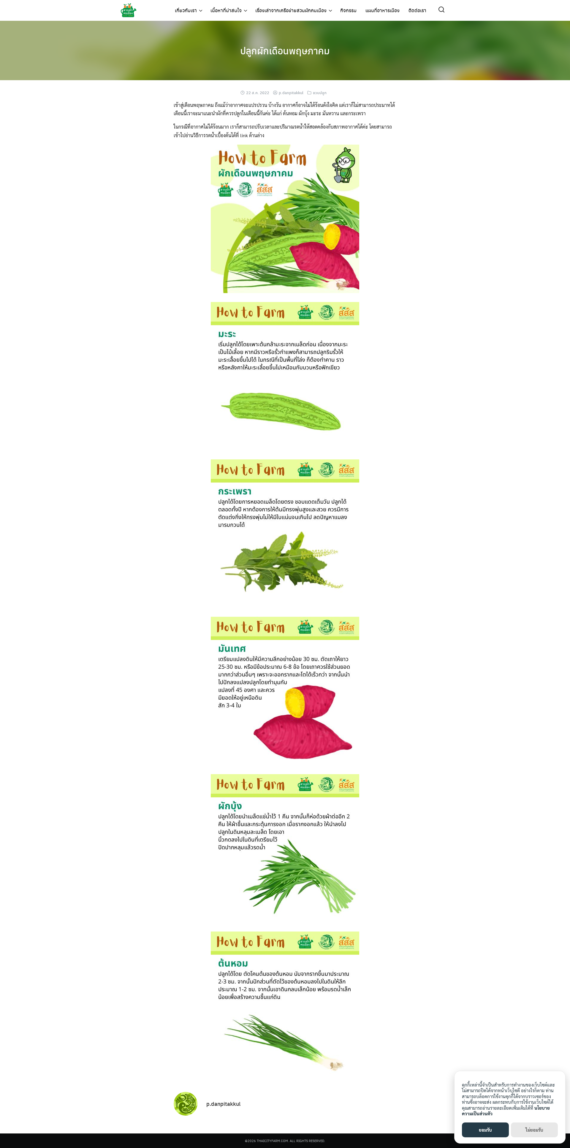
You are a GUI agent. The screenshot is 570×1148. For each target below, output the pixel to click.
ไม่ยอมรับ (534, 1130)
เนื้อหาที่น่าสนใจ (226, 10)
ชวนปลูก (320, 92)
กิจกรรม (348, 10)
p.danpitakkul (291, 92)
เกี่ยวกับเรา (186, 10)
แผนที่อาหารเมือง (382, 10)
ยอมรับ (485, 1130)
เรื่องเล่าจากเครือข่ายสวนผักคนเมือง (291, 10)
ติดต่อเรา (417, 10)
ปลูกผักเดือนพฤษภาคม (285, 50)
